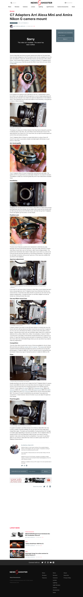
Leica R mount (37, 390)
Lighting (41, 6)
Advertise (66, 575)
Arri (19, 22)
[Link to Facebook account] (45, 563)
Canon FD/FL (24, 390)
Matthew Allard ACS (19, 26)
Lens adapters (14, 22)
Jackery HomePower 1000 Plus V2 (34, 543)
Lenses (33, 6)
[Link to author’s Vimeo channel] (26, 466)
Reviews (17, 6)
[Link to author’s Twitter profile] (22, 466)
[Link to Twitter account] (42, 563)
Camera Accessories (62, 6)
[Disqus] (31, 508)
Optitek (26, 347)
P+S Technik (34, 347)
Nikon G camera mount (16, 62)
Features (44, 577)
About (65, 573)
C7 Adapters (24, 22)
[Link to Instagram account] (48, 563)
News (9, 6)
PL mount (25, 388)
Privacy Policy (67, 577)
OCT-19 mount (26, 391)
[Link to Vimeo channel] (53, 563)
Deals (73, 6)
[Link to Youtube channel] (51, 563)
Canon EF (12, 390)
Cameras (25, 6)
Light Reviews (50, 6)
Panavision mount (38, 388)
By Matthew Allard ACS (27, 445)
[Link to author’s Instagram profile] (24, 466)
